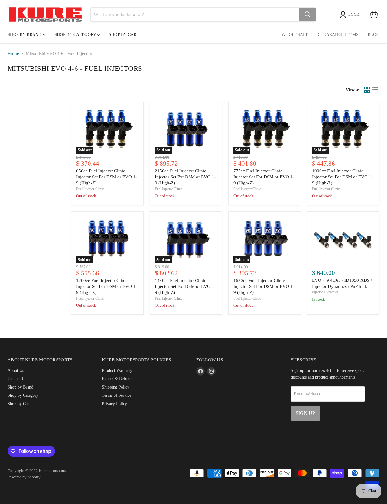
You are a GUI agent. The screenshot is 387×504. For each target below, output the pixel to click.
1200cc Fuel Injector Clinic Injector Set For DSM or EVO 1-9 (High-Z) (106, 286)
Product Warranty (117, 370)
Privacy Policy (114, 403)
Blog (373, 34)
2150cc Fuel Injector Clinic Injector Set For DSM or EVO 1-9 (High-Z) (185, 176)
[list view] (375, 90)
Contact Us (17, 378)
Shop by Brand (25, 34)
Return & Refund (117, 378)
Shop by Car (18, 403)
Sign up (305, 413)
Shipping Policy (115, 387)
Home (13, 53)
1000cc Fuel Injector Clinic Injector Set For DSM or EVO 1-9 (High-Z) (342, 176)
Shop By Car (123, 34)
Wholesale (295, 34)
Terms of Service (116, 395)
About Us (16, 370)
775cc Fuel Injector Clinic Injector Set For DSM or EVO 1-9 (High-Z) (263, 176)
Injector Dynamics (325, 292)
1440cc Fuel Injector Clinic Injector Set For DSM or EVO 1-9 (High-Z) (185, 286)
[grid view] (367, 90)
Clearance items (338, 34)
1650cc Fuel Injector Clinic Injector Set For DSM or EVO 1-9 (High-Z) (263, 286)
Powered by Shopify (24, 477)
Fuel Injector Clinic (90, 189)
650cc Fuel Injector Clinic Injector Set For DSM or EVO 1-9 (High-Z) (106, 176)
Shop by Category (75, 34)
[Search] (307, 14)
